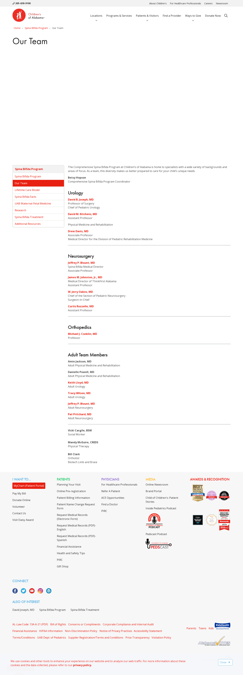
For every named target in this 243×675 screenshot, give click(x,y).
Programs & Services (119, 15)
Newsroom (222, 3)
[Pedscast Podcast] (159, 547)
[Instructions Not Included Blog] (48, 592)
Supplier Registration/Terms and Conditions (95, 637)
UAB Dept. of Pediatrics (51, 637)
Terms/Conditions (23, 637)
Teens (202, 628)
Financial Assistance (24, 631)
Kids (211, 628)
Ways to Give (193, 15)
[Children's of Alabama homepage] (28, 16)
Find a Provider (172, 15)
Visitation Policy (161, 637)
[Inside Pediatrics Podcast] (154, 527)
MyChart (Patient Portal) (29, 486)
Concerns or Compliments (84, 624)
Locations (96, 15)
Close (223, 662)
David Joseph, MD (23, 610)
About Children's (158, 3)
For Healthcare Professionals (185, 3)
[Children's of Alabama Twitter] (25, 592)
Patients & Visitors (147, 15)
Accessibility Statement (148, 631)
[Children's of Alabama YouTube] (33, 592)
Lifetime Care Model (27, 190)
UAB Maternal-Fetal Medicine (33, 203)
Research (20, 210)
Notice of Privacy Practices (116, 631)
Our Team (21, 183)
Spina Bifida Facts (25, 197)
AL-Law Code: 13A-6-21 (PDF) (30, 624)
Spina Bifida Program (29, 169)
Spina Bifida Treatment (29, 217)
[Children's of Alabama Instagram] (41, 592)
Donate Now (213, 15)
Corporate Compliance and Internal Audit (128, 624)
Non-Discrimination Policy (81, 631)
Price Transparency (137, 637)
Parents (191, 628)
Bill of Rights (58, 624)
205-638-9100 (23, 3)
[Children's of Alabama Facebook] (16, 592)
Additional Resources (28, 224)
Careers (208, 3)
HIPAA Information (51, 631)
